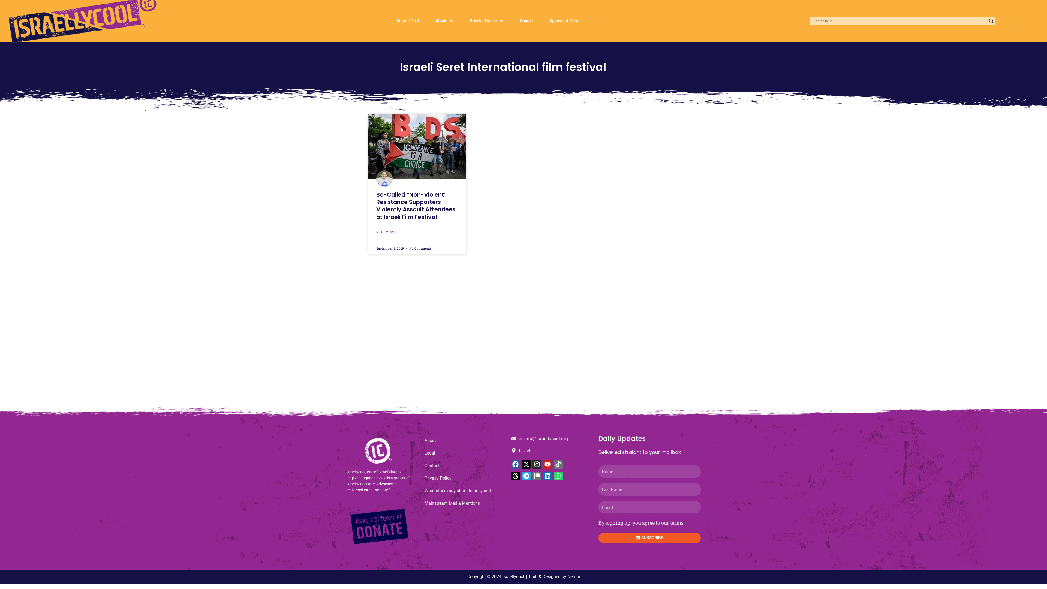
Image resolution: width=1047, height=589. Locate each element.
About (440, 20)
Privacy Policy (438, 478)
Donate (526, 20)
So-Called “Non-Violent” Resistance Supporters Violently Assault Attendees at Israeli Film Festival (415, 206)
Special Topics (483, 20)
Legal (430, 453)
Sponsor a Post (563, 20)
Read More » (386, 232)
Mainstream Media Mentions (452, 503)
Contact (432, 465)
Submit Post (407, 20)
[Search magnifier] (991, 21)
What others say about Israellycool (458, 490)
